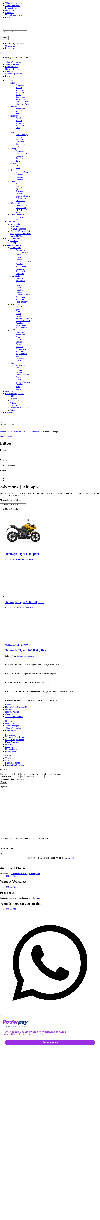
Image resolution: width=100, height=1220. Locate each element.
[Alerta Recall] (90, 707)
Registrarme (10, 48)
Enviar (3, 782)
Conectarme (10, 46)
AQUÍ (71, 858)
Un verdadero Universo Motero (18, 707)
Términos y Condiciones (15, 737)
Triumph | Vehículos (31, 432)
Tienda (9, 432)
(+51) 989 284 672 (8, 876)
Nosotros (9, 709)
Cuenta (8, 756)
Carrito (8, 760)
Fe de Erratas (10, 751)
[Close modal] (1, 1015)
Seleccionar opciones (24, 559)
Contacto (9, 13)
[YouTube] (10, 787)
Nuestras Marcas (12, 712)
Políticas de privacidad (14, 739)
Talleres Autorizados (14, 3)
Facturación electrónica (15, 765)
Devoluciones (11, 749)
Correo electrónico (8, 779)
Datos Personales (12, 742)
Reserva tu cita (11, 8)
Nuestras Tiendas (12, 10)
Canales (8, 721)
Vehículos (17, 432)
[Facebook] (8, 787)
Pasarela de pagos (12, 763)
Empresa (8, 705)
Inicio (2, 432)
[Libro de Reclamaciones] (20, 834)
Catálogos (9, 746)
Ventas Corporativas (13, 15)
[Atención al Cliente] (50, 1012)
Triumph (11, 466)
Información (10, 735)
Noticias (8, 744)
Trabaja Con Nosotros (14, 716)
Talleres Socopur (12, 5)
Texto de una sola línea (10, 776)
